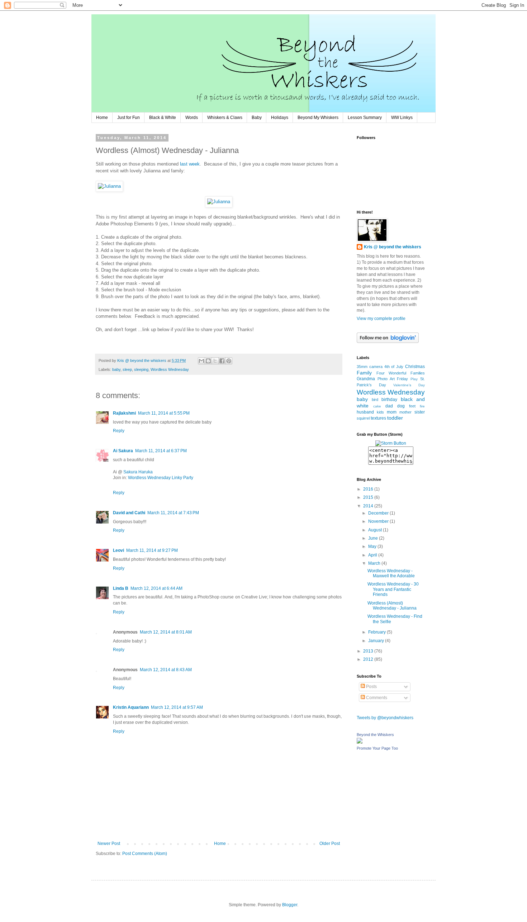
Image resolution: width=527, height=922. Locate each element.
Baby (257, 117)
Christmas (415, 366)
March (374, 563)
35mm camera (370, 366)
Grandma (366, 378)
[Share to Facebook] (221, 360)
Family (364, 373)
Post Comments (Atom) (144, 853)
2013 (368, 651)
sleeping (141, 369)
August (375, 529)
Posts (371, 686)
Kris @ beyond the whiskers (392, 246)
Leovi (118, 550)
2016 (368, 489)
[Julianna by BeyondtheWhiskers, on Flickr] (109, 186)
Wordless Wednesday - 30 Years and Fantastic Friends (393, 589)
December (379, 513)
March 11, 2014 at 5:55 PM (164, 413)
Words (191, 117)
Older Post (329, 843)
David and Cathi (129, 512)
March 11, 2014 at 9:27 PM (152, 550)
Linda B (120, 588)
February (377, 632)
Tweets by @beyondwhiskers (385, 717)
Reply (118, 430)
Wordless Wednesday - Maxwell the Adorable (391, 573)
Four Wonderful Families (400, 373)
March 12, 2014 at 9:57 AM (177, 707)
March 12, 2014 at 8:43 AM (166, 669)
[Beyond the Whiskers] (359, 742)
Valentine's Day (409, 385)
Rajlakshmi (124, 413)
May (373, 546)
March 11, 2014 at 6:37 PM (161, 450)
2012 (368, 659)
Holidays (279, 117)
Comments (376, 697)
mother (405, 412)
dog (401, 406)
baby (116, 369)
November (379, 521)
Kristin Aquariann (131, 707)
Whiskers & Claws (224, 117)
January (376, 640)
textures (378, 418)
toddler (395, 418)
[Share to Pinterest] (228, 360)
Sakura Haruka (138, 471)
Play (414, 379)
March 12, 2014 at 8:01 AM (166, 632)
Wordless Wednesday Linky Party (160, 477)
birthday (389, 399)
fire (422, 406)
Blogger (289, 904)
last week (190, 164)
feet (412, 406)
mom (392, 412)
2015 (368, 497)
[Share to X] (215, 360)
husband (365, 412)
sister (419, 412)
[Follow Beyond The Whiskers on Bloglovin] (388, 341)
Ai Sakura (123, 450)
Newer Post (109, 843)
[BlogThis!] (208, 360)
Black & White (162, 117)
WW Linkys (402, 117)
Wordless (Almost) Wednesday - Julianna (392, 606)
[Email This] (201, 360)
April (373, 555)
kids (380, 412)
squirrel (363, 418)
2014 (368, 505)
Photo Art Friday (393, 379)
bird (375, 399)
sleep (127, 369)
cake (377, 406)
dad (389, 406)
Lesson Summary (365, 117)
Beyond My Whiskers (318, 117)
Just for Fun (128, 117)
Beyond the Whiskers (375, 734)
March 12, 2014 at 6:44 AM (156, 588)
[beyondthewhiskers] (391, 454)
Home (102, 117)
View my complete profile (381, 318)
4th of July (394, 366)
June (373, 538)
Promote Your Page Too (377, 748)
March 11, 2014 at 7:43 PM (173, 512)
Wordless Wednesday (170, 369)
